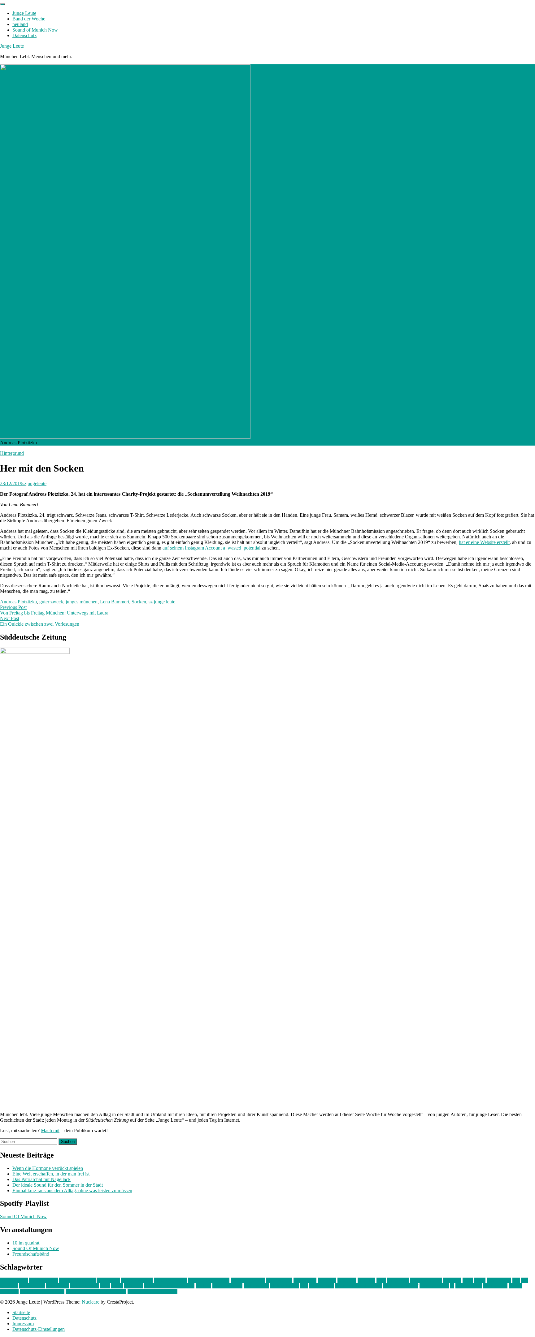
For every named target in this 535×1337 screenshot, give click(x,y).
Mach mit (50, 1130)
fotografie (346, 1280)
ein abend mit (279, 1280)
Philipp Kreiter (284, 1285)
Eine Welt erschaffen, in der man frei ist (50, 1173)
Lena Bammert (114, 601)
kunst (468, 1280)
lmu (516, 1280)
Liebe (479, 1280)
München (133, 1285)
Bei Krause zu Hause (208, 1280)
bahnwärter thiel (137, 1280)
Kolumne (452, 1280)
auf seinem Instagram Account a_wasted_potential (211, 547)
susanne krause (434, 1285)
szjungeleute (34, 483)
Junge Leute (24, 13)
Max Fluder (57, 1285)
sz (452, 1285)
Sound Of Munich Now (23, 1216)
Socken (139, 601)
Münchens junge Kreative (169, 1285)
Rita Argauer (321, 1285)
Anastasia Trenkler (77, 1280)
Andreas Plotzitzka (18, 601)
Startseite (21, 1312)
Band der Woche (28, 18)
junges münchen (82, 601)
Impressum (23, 1323)
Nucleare (90, 1302)
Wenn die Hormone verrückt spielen (47, 1168)
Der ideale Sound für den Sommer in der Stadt (57, 1185)
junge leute (398, 1280)
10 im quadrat (25, 1242)
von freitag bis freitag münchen (96, 1291)
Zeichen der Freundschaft (152, 1291)
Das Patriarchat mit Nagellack (41, 1179)
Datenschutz (24, 35)
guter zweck (51, 601)
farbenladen (305, 1280)
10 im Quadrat (14, 1280)
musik (117, 1285)
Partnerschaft (256, 1285)
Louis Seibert (32, 1285)
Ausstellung (108, 1280)
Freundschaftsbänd (30, 1254)
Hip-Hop (366, 1280)
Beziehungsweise (248, 1280)
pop (304, 1285)
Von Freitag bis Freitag (42, 1291)
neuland (20, 24)
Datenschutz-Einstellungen (38, 1329)
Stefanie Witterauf (400, 1285)
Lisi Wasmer (499, 1280)
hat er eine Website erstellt (484, 542)
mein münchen (84, 1285)
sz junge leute (162, 601)
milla (105, 1285)
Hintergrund (12, 453)
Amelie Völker (43, 1280)
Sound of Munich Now (35, 29)
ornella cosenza (227, 1285)
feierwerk (327, 1280)
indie (381, 1280)
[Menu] (2, 4)
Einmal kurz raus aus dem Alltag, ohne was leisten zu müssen (72, 1190)
